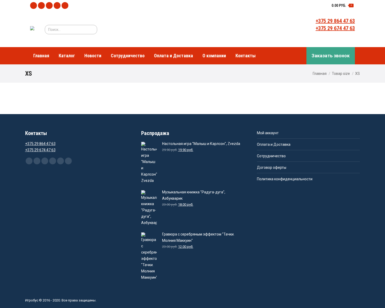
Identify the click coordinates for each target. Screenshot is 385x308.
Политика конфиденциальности (284, 179)
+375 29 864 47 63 (335, 21)
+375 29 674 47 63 (335, 28)
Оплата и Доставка (273, 144)
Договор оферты (271, 167)
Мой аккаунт (268, 133)
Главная (320, 73)
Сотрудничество (271, 156)
